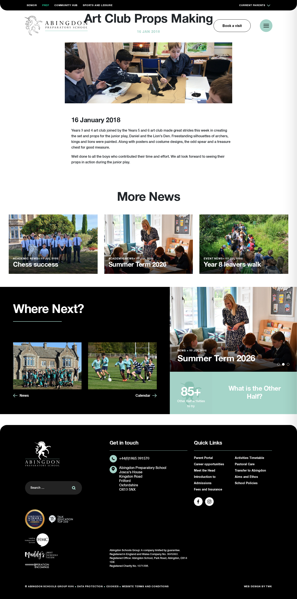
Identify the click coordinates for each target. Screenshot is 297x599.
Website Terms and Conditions (145, 586)
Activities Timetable (249, 458)
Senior (32, 5)
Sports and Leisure (97, 5)
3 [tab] (288, 364)
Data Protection (90, 586)
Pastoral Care (245, 464)
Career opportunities (209, 464)
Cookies (112, 586)
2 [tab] (283, 364)
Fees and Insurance (208, 489)
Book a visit (232, 25)
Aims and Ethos (246, 477)
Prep (45, 5)
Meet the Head (204, 470)
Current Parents (252, 5)
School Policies (246, 483)
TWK (269, 586)
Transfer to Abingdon (250, 470)
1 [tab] (278, 364)
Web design (252, 586)
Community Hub (66, 5)
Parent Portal (203, 458)
